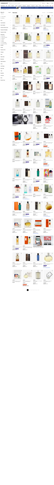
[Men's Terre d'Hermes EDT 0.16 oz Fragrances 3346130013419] (31, 99)
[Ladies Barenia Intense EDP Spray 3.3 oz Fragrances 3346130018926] (31, 219)
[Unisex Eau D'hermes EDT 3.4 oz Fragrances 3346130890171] (52, 219)
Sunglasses (24, 5)
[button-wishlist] (51, 3)
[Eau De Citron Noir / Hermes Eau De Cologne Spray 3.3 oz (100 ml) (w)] (42, 253)
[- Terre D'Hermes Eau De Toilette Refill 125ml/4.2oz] (42, 202)
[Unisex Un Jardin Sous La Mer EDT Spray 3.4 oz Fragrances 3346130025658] (21, 169)
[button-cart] (52, 3)
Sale (52, 5)
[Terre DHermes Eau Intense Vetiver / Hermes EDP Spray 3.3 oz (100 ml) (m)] (21, 33)
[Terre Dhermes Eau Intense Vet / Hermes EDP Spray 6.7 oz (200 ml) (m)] (31, 66)
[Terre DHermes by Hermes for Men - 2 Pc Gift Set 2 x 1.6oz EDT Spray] (52, 132)
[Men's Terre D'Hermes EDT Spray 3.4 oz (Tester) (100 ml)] (52, 33)
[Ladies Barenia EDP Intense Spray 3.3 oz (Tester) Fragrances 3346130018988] (52, 253)
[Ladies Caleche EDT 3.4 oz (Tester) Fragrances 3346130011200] (21, 236)
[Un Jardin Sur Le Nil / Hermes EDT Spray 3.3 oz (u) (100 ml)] (42, 66)
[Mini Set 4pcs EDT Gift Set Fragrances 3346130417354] (42, 219)
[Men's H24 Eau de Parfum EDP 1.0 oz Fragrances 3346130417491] (21, 150)
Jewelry (16, 5)
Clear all (9, 12)
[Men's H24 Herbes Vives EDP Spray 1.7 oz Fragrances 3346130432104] (52, 185)
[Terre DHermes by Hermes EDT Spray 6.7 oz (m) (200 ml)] (31, 50)
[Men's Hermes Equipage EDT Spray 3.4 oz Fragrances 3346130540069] (31, 236)
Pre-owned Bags (4, 42)
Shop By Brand (3, 5)
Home (1, 9)
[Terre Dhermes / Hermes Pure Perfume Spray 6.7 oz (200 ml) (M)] (31, 15)
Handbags (20, 5)
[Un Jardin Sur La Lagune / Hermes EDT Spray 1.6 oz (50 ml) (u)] (21, 253)
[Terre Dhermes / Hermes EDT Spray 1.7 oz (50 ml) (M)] (42, 50)
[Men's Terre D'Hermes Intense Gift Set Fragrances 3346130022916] (21, 219)
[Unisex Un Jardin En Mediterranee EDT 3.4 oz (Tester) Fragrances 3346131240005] (42, 132)
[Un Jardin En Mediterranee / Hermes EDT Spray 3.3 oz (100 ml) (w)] (52, 99)
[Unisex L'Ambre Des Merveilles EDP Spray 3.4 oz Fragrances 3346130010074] (52, 202)
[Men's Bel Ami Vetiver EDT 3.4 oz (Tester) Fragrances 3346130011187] (31, 150)
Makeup (3, 41)
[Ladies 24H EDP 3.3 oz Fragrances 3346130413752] (42, 270)
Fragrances (33, 5)
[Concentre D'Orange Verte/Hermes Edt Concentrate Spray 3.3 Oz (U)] (21, 202)
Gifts (50, 5)
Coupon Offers (4, 16)
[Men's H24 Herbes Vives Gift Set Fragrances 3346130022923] (21, 270)
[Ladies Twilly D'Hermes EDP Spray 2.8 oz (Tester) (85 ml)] (21, 185)
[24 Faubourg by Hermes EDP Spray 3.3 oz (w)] (52, 150)
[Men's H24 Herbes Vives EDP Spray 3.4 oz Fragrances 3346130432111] (31, 33)
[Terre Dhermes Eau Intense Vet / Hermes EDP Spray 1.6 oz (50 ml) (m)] (42, 33)
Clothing (40, 5)
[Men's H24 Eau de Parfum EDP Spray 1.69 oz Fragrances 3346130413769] (52, 50)
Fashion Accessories (4, 37)
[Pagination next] (38, 290)
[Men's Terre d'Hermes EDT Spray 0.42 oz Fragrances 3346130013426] (21, 99)
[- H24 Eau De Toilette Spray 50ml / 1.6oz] (42, 99)
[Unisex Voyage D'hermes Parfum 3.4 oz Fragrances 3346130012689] (42, 115)
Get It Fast (3, 18)
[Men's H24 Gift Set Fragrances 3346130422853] (42, 150)
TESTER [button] (48, 45)
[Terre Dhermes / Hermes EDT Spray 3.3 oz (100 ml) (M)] (21, 15)
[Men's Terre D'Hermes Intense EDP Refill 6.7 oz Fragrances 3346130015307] (31, 169)
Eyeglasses (28, 5)
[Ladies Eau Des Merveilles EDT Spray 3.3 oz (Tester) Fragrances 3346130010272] (31, 132)
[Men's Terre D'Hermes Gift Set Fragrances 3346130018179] (42, 185)
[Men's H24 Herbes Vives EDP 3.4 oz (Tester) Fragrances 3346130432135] (52, 66)
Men (6, 5)
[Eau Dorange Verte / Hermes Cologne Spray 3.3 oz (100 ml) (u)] (21, 132)
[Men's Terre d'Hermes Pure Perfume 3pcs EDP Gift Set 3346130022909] (21, 66)
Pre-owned (46, 5)
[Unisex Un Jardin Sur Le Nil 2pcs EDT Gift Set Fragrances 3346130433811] (31, 185)
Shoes (43, 5)
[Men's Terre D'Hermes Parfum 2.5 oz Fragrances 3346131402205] (52, 15)
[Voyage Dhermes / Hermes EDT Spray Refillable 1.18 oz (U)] (52, 270)
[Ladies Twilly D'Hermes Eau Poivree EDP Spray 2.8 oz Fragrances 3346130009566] (52, 115)
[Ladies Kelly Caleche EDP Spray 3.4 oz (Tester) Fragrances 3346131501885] (31, 202)
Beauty (37, 5)
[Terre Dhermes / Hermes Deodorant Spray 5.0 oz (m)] (31, 253)
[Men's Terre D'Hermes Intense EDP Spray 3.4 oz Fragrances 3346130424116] (52, 82)
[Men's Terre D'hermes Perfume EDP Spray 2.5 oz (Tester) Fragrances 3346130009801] (42, 15)
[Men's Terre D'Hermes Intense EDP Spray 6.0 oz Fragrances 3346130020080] (42, 82)
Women (9, 5)
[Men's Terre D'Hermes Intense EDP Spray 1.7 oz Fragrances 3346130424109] (31, 82)
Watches (13, 5)
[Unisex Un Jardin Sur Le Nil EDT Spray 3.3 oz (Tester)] (21, 82)
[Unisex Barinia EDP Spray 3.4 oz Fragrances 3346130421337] (31, 270)
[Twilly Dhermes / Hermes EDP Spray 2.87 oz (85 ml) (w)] (52, 169)
